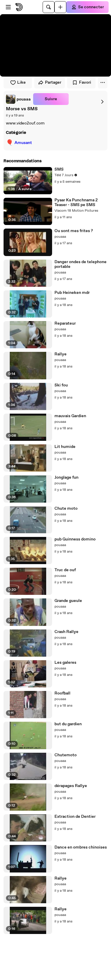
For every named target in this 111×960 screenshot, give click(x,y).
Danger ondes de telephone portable (80, 264)
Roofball (62, 693)
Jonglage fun (66, 477)
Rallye (60, 354)
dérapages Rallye (70, 785)
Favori (85, 82)
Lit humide (64, 446)
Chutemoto (65, 755)
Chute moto (66, 508)
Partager (53, 82)
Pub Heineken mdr (72, 292)
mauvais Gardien (70, 416)
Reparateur (65, 323)
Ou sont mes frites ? (73, 231)
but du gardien (68, 724)
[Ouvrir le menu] (8, 7)
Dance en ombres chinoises (80, 847)
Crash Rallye (66, 631)
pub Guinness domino (75, 539)
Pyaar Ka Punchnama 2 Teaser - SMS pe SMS (76, 202)
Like (21, 82)
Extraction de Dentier (75, 816)
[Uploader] (60, 7)
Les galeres (65, 662)
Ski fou (61, 385)
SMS (59, 169)
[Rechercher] (48, 7)
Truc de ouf (65, 570)
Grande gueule (68, 600)
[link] (18, 99)
